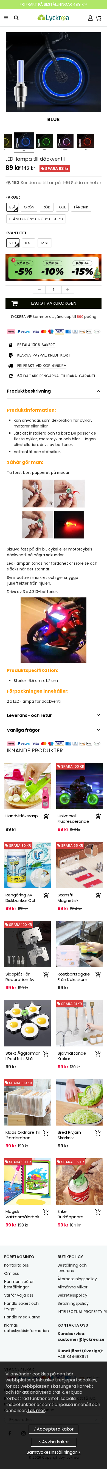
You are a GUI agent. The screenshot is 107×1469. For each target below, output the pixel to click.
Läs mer (36, 1410)
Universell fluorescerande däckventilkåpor (74, 821)
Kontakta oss (16, 1265)
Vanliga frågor (23, 730)
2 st (12, 243)
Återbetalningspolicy (77, 1279)
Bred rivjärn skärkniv (69, 1135)
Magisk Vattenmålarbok (22, 1214)
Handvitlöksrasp (21, 816)
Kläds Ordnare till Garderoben (22, 1135)
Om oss (11, 1273)
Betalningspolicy (73, 1303)
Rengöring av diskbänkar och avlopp (20, 900)
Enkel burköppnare (70, 1214)
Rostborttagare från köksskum (74, 976)
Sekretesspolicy (72, 1295)
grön (29, 207)
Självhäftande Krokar (72, 1055)
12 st (45, 243)
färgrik (81, 207)
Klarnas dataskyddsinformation (26, 1328)
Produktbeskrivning (29, 391)
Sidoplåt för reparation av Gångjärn (19, 979)
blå (12, 207)
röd (46, 207)
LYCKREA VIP (21, 316)
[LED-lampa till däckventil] (53, 79)
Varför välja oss (18, 1295)
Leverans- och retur (29, 715)
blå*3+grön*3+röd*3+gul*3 (36, 219)
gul (62, 207)
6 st (28, 243)
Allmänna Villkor (73, 1287)
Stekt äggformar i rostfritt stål (22, 1055)
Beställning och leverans (72, 1267)
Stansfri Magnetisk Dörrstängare (71, 900)
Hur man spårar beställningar (19, 1284)
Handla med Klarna (22, 1317)
